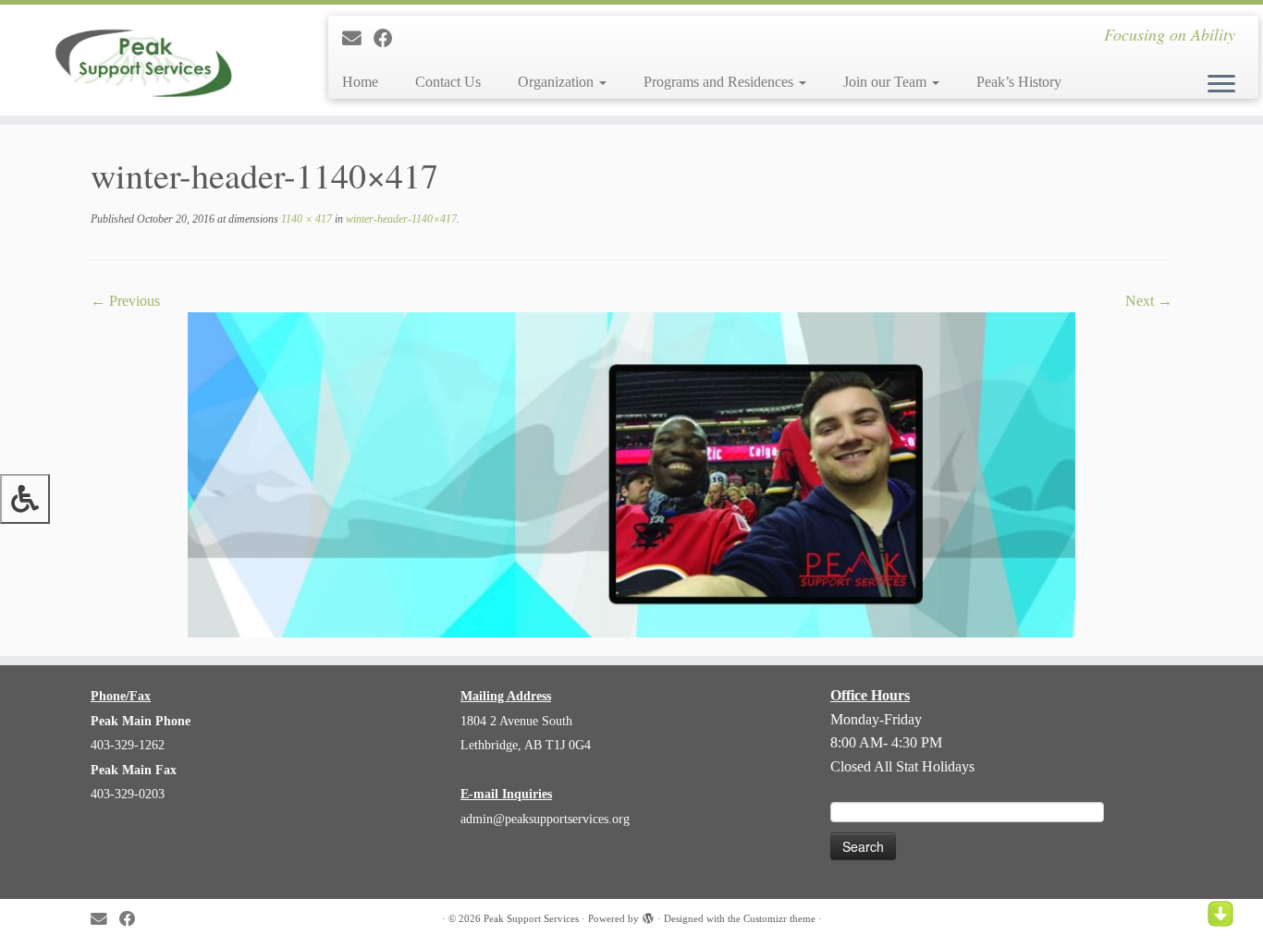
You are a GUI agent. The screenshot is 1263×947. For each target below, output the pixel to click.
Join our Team (886, 82)
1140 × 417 (305, 218)
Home (360, 82)
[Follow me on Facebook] (389, 38)
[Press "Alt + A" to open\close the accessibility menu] (25, 499)
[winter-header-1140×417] (631, 473)
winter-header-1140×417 (400, 218)
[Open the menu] (1221, 85)
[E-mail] (358, 38)
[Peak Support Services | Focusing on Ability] (145, 60)
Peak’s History (1018, 82)
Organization (557, 82)
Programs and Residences (720, 82)
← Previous (125, 301)
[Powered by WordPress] (648, 915)
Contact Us (448, 82)
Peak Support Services (531, 918)
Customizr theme (779, 918)
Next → (1148, 301)
